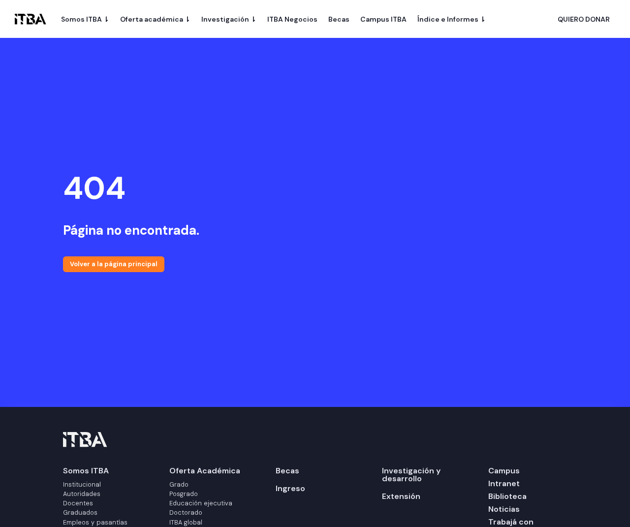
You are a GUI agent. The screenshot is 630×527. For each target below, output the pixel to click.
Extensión (401, 496)
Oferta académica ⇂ (155, 19)
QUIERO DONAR (584, 20)
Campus (504, 470)
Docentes (78, 503)
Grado (179, 484)
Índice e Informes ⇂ (451, 19)
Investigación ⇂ (228, 19)
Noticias (504, 509)
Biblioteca (507, 496)
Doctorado (185, 512)
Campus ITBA (383, 19)
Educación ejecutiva (200, 503)
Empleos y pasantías (95, 522)
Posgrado (183, 494)
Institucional (82, 484)
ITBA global (185, 522)
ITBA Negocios (292, 19)
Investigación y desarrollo (411, 474)
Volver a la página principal (114, 264)
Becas (338, 19)
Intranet (504, 483)
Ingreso (290, 488)
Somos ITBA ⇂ (85, 19)
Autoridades (81, 494)
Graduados (80, 512)
